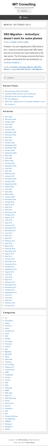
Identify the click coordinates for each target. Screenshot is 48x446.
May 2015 (8, 256)
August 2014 (9, 272)
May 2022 (8, 155)
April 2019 (8, 210)
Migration (30, 67)
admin (26, 42)
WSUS (7, 429)
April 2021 (8, 171)
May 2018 (8, 223)
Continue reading (12, 62)
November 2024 (10, 135)
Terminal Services (11, 416)
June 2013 (8, 297)
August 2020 (9, 186)
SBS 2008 (37, 67)
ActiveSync (14, 67)
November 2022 (10, 148)
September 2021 (11, 166)
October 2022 (10, 150)
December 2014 (10, 261)
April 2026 (8, 116)
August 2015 (9, 253)
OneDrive (8, 362)
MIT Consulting (24, 4)
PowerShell (9, 375)
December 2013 (10, 285)
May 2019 (8, 207)
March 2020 (9, 194)
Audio (7, 328)
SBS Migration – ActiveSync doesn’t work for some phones (23, 36)
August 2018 (9, 217)
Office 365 (8, 359)
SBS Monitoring (10, 398)
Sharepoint (9, 408)
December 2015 (10, 251)
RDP (6, 382)
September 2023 (11, 145)
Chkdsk (7, 338)
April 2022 (8, 158)
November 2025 (10, 119)
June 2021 (8, 168)
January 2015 (10, 259)
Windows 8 (9, 426)
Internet (7, 346)
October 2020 (10, 181)
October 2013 (10, 290)
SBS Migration (37, 69)
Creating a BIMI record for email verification (20, 94)
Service (7, 406)
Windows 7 (9, 424)
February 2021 (10, 173)
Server (7, 400)
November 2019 (10, 199)
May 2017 (8, 235)
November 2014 (10, 264)
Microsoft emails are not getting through (19, 96)
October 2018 (10, 215)
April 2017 (8, 238)
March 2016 (9, 246)
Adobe (7, 323)
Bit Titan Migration (11, 99)
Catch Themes (30, 442)
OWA (7, 372)
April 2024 (8, 140)
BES (6, 336)
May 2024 (8, 137)
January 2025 (10, 129)
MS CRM (8, 354)
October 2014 (10, 266)
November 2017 (10, 230)
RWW (7, 390)
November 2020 (10, 178)
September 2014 (11, 269)
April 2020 (8, 191)
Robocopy (8, 388)
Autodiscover (9, 331)
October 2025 (10, 122)
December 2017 (10, 228)
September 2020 (11, 184)
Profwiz (7, 380)
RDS (6, 385)
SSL (6, 413)
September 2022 (11, 153)
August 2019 (9, 204)
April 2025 (8, 127)
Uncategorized (10, 419)
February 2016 (10, 248)
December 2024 (10, 132)
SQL (6, 411)
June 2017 (8, 233)
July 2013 (8, 295)
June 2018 (8, 220)
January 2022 (10, 163)
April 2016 (8, 243)
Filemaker (8, 344)
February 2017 (10, 241)
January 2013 (10, 305)
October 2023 (10, 142)
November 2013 (10, 287)
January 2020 (10, 197)
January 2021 (10, 176)
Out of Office (9, 364)
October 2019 (10, 202)
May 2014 (8, 279)
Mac (6, 349)
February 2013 (10, 303)
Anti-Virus (8, 325)
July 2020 (8, 189)
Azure (7, 333)
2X (6, 318)
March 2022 (9, 160)
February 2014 (10, 282)
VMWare (8, 421)
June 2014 (8, 277)
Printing (7, 377)
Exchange (22, 67)
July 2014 (8, 274)
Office (7, 357)
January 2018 (10, 225)
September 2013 (11, 292)
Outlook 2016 (9, 369)
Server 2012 (9, 403)
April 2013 (8, 300)
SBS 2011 (7, 69)
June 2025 (8, 124)
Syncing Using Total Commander (16, 91)
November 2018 (10, 212)
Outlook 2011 (9, 367)
